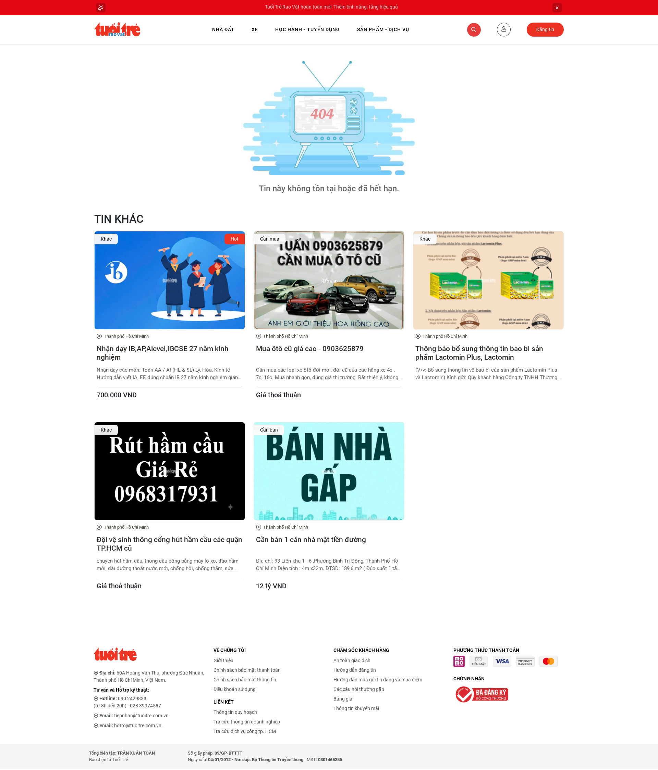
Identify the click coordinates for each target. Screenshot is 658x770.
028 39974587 (145, 705)
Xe (255, 29)
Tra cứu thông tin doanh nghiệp (247, 721)
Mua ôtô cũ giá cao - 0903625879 (310, 349)
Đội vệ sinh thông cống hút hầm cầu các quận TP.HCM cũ (169, 544)
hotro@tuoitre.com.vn (137, 725)
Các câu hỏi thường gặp (358, 689)
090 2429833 (132, 698)
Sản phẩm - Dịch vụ (383, 29)
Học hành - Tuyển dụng (307, 29)
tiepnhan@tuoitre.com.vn (141, 715)
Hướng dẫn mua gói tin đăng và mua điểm (377, 679)
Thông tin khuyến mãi (356, 708)
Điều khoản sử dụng (235, 689)
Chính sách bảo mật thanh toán (247, 670)
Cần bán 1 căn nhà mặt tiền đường (311, 540)
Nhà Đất (223, 29)
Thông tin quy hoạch (235, 712)
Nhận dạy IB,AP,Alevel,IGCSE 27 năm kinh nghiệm (163, 353)
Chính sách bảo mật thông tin (245, 679)
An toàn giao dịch (351, 660)
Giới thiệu (223, 660)
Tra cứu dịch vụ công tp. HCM (245, 731)
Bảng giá (342, 699)
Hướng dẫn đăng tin (354, 670)
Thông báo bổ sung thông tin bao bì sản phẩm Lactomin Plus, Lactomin (479, 353)
